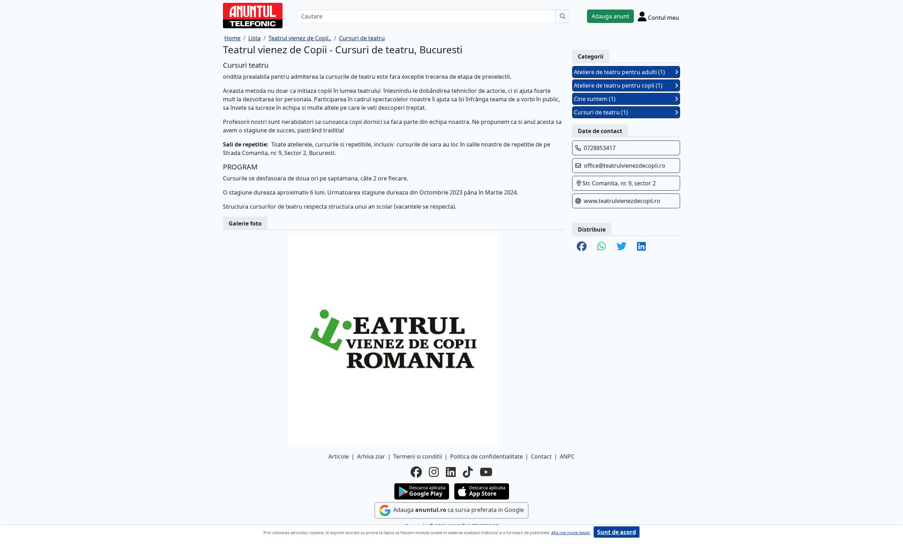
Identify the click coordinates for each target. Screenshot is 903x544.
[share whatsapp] (602, 247)
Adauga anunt (610, 16)
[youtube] (486, 472)
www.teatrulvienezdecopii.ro (622, 201)
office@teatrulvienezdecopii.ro (624, 165)
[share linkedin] (641, 247)
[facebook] (416, 472)
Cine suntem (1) (595, 99)
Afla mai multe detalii (570, 532)
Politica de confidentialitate (486, 456)
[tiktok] (468, 472)
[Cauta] (562, 16)
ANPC (567, 456)
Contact (541, 456)
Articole (338, 456)
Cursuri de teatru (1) (601, 112)
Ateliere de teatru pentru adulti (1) (619, 72)
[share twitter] (621, 247)
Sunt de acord (616, 532)
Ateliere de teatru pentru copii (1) (618, 85)
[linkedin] (451, 472)
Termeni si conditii (417, 456)
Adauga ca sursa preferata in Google (458, 510)
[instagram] (434, 472)
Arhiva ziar (371, 456)
